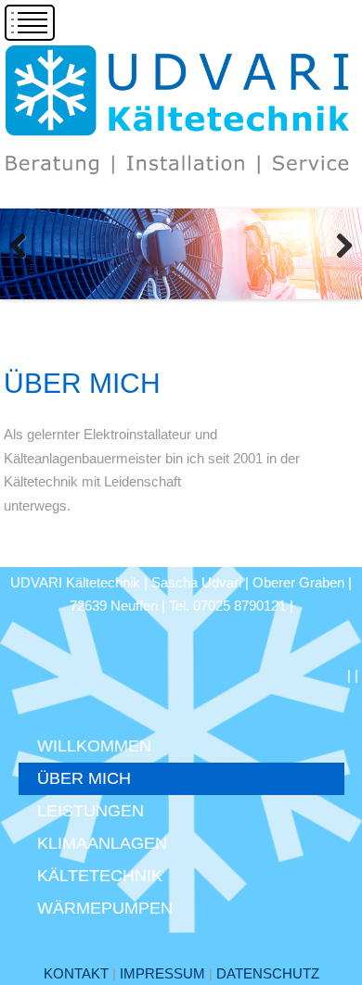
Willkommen (94, 746)
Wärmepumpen (105, 908)
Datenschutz (267, 973)
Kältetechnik (99, 875)
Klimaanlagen (102, 843)
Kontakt (76, 973)
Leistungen (90, 811)
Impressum (162, 973)
